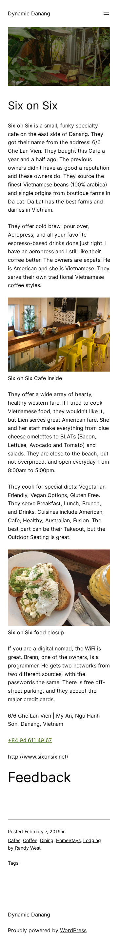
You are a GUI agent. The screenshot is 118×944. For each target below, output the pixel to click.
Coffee (30, 840)
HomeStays (68, 840)
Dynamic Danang (29, 13)
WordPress (73, 930)
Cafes (14, 840)
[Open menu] (106, 13)
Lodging (92, 840)
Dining (46, 840)
